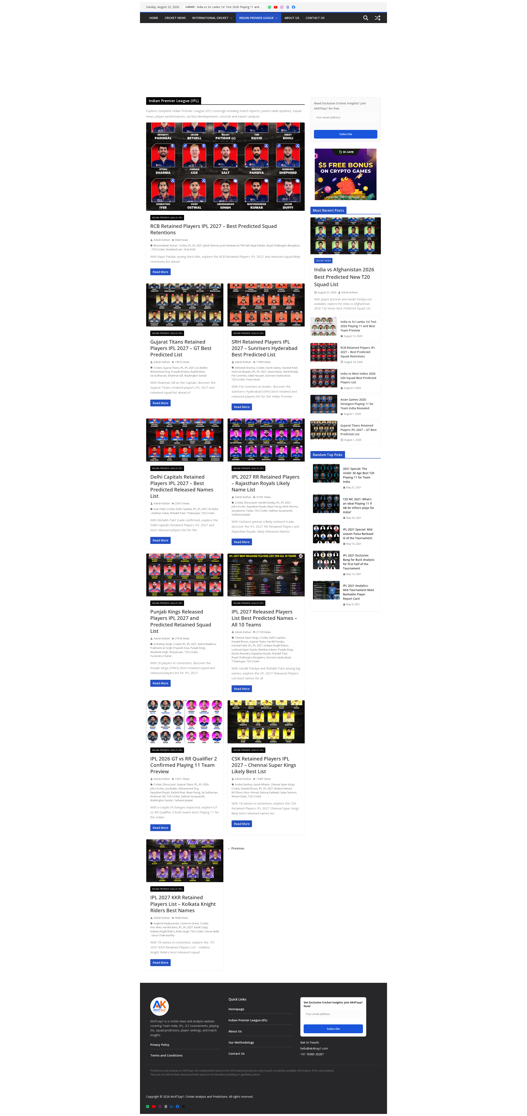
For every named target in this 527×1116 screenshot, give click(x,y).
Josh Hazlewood (229, 245)
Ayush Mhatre (261, 784)
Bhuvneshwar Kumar (165, 245)
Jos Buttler (202, 368)
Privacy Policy (159, 1045)
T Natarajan (193, 513)
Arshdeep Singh (163, 644)
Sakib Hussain (256, 375)
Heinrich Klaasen (241, 371)
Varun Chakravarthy (163, 935)
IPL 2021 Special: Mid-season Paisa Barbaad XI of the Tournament (358, 533)
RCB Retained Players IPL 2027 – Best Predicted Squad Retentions (231, 7)
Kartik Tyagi (201, 927)
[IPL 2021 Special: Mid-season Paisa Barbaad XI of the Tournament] (326, 536)
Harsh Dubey (273, 368)
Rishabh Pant (177, 513)
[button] (231, 18)
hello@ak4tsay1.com (314, 1048)
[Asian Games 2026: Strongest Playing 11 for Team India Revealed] (323, 406)
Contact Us (315, 18)
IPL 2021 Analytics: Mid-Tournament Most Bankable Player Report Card (358, 592)
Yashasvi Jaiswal (241, 514)
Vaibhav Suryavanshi (280, 510)
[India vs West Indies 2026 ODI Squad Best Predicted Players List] (323, 380)
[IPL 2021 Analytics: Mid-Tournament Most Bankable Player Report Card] (326, 595)
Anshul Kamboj (243, 784)
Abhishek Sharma (245, 368)
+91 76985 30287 (312, 1054)
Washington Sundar (195, 375)
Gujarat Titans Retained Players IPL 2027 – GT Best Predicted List (180, 348)
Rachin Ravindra (241, 653)
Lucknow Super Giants (244, 649)
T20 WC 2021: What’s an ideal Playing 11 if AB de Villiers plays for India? (358, 505)
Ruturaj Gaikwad (269, 792)
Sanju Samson (288, 792)
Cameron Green (189, 923)
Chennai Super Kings (247, 637)
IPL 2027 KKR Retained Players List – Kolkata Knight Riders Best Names (183, 903)
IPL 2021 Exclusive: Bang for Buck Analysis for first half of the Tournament (358, 561)
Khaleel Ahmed (283, 788)
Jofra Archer (239, 506)
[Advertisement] (263, 54)
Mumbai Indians (267, 649)
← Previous (235, 848)
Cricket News (175, 18)
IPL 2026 (204, 784)
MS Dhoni (237, 792)
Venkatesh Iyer (174, 249)
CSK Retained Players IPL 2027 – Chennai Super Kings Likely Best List (264, 765)
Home (153, 18)
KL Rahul (213, 509)
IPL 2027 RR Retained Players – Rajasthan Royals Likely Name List (266, 483)
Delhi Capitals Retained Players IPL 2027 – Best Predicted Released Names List (181, 486)
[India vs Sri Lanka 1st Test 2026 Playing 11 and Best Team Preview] (323, 329)
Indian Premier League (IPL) (167, 217)
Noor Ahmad (251, 792)
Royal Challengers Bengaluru (283, 245)
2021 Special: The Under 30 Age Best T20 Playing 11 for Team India (358, 475)
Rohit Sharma (290, 506)
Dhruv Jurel (250, 502)
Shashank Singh (159, 652)
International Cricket (210, 18)
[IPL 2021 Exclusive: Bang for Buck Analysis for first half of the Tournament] (326, 564)
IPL (189, 245)
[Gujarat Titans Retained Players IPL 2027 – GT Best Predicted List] (323, 432)
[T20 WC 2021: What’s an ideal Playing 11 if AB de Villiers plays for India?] (326, 508)
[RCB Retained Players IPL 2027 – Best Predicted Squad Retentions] (323, 354)
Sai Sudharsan (158, 375)
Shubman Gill (175, 375)
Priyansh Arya (181, 648)
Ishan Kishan (275, 371)
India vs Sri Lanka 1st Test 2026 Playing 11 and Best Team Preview (358, 326)
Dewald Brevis (240, 641)
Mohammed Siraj (160, 371)
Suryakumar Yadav (242, 510)
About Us (291, 18)
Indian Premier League (256, 18)
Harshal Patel (289, 368)
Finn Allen (155, 927)
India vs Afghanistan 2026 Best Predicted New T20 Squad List (344, 277)
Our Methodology (241, 1042)
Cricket (183, 245)
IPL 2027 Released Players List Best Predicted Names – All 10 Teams (264, 618)
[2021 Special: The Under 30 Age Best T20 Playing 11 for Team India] (326, 478)
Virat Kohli (190, 249)
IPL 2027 (197, 245)
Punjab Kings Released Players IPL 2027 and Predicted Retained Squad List (180, 621)
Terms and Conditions (166, 1055)
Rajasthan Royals (256, 506)
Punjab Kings (197, 648)
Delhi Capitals (184, 509)
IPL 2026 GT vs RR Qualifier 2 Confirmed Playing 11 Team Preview (183, 765)
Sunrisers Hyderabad (277, 375)
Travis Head (253, 379)
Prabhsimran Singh (161, 648)
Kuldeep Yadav (160, 513)
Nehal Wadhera (207, 644)
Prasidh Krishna (180, 371)
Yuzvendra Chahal (160, 656)
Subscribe (345, 134)
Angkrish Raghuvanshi (166, 923)
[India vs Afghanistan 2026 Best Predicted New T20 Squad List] (345, 235)
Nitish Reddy (290, 371)
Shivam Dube (239, 796)
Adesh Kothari (162, 240)
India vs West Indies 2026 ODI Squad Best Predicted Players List (358, 378)
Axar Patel (159, 509)
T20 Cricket (158, 249)
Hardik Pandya (266, 502)
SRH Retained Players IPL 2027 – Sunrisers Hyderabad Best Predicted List (264, 348)
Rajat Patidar (258, 245)
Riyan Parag (274, 506)
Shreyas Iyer (176, 652)
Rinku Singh (182, 931)
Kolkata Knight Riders (276, 645)
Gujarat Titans (171, 368)
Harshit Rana (170, 927)
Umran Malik (211, 931)
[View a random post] (377, 18)
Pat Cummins (239, 375)
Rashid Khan (198, 371)
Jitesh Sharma (211, 245)
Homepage (236, 1009)
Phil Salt (244, 245)
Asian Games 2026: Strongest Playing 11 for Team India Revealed (356, 404)
